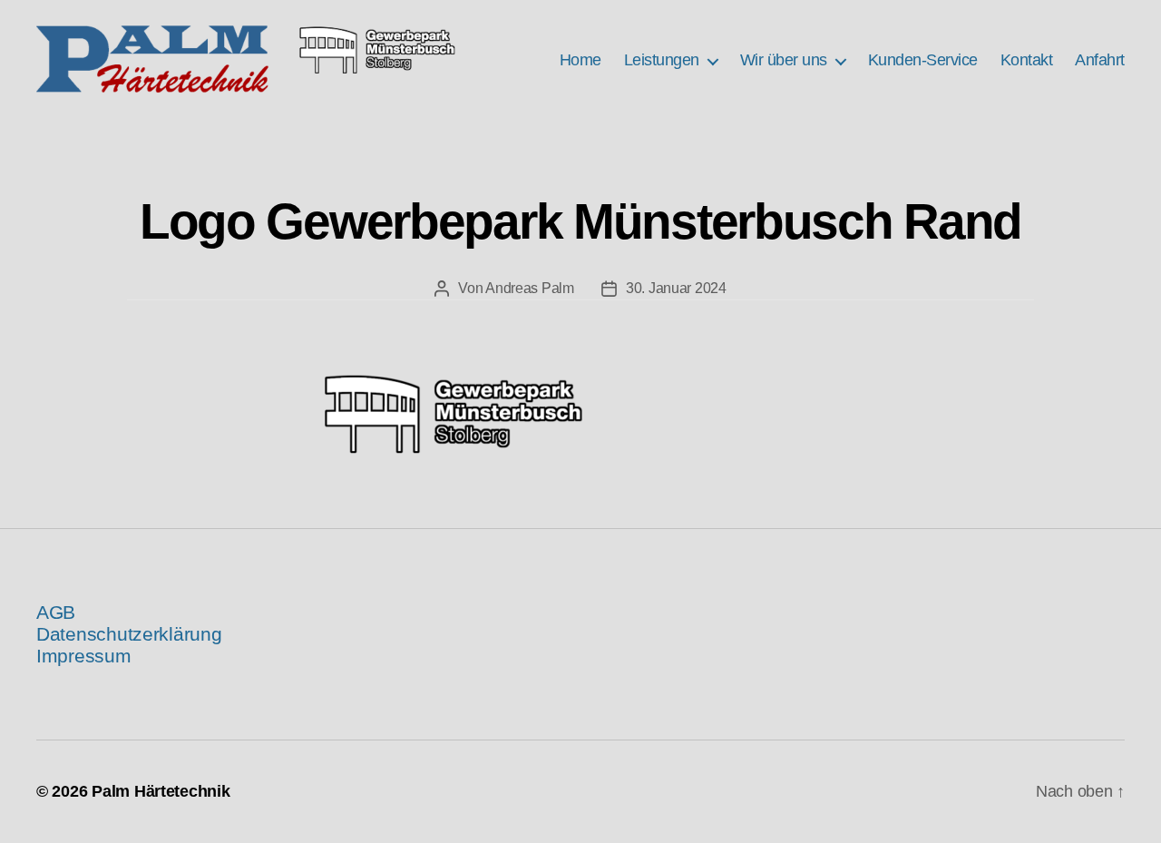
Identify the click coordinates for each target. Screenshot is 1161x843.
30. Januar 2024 (676, 288)
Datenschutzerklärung (129, 633)
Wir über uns (783, 60)
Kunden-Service (923, 60)
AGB (55, 612)
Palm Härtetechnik (160, 791)
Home (580, 60)
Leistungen (661, 60)
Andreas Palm (529, 288)
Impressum (84, 655)
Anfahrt (1100, 60)
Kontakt (1026, 60)
